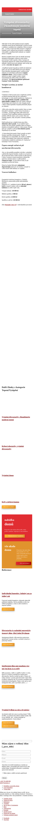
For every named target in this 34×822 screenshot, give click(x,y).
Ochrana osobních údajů (11, 815)
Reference (6, 802)
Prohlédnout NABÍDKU (15, 536)
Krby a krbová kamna (10, 502)
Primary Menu (6, 10)
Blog (5, 807)
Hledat (18, 9)
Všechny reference (10, 726)
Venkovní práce (8, 800)
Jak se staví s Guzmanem (11, 805)
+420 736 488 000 (5, 781)
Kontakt (6, 810)
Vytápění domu (8, 475)
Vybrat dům (7, 789)
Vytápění (6, 803)
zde (15, 770)
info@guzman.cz (5, 783)
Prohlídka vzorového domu (11, 786)
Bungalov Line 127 (11, 205)
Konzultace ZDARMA (25, 9)
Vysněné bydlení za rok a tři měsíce (15, 710)
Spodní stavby (8, 811)
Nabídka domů (8, 798)
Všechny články (8, 507)
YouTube (6, 819)
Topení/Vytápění (9, 14)
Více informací (25, 563)
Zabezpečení (7, 808)
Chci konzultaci (8, 787)
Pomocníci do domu (9, 813)
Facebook (6, 818)
